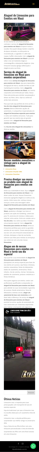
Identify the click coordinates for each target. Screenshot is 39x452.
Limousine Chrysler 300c (13, 172)
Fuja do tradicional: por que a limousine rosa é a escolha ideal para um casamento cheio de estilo (19, 412)
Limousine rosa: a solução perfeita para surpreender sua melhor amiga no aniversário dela (19, 420)
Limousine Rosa (10, 169)
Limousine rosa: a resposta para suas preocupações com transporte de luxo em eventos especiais (18, 404)
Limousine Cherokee (12, 174)
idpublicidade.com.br (19, 449)
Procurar (31, 393)
